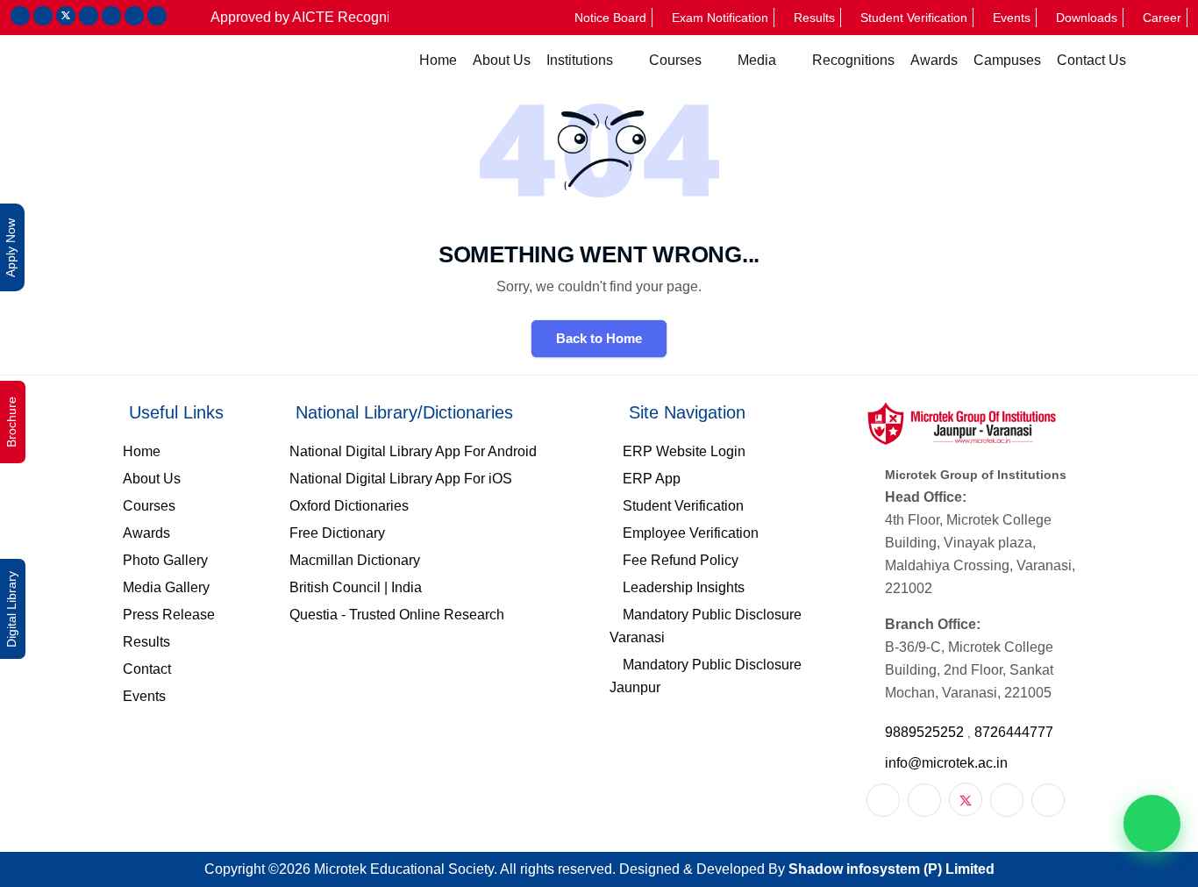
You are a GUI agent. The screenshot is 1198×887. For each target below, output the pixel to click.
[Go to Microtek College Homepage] (191, 60)
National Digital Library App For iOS (400, 478)
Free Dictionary (337, 533)
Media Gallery (166, 587)
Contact (147, 669)
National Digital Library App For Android (413, 451)
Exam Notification (720, 18)
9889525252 (926, 732)
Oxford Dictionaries (349, 505)
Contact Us (1091, 60)
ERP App (652, 478)
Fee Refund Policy (680, 560)
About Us (502, 60)
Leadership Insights (684, 587)
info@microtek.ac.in (946, 762)
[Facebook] (883, 800)
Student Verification (913, 18)
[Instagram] (924, 800)
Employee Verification (691, 533)
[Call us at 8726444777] (157, 15)
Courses (677, 60)
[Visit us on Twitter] (65, 15)
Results (814, 18)
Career (1162, 18)
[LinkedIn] (1006, 800)
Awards (934, 60)
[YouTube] (1048, 800)
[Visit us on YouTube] (111, 15)
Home (438, 60)
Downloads (1086, 18)
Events (1011, 18)
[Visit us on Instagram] (43, 15)
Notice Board (610, 18)
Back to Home (599, 338)
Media (759, 60)
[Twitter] (965, 799)
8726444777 (1013, 732)
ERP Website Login (684, 451)
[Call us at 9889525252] (134, 15)
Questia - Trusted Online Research (396, 614)
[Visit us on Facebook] (20, 15)
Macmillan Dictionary (354, 560)
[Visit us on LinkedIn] (88, 15)
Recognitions (853, 60)
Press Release (169, 614)
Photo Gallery (165, 560)
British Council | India (355, 587)
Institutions (581, 60)
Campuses (1007, 60)
